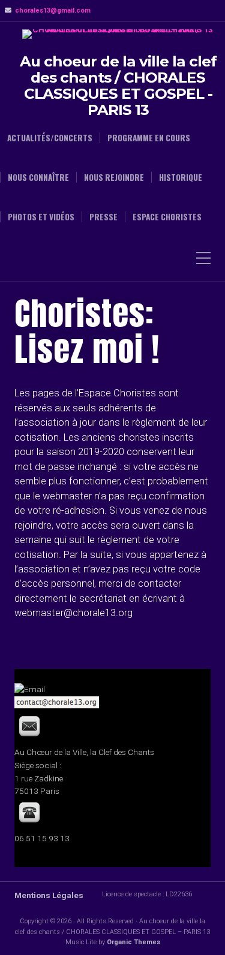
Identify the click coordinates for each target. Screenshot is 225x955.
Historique (180, 177)
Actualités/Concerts (49, 137)
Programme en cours (148, 137)
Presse (103, 216)
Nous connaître (38, 177)
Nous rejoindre (114, 177)
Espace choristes (167, 216)
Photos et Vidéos (41, 216)
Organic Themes (133, 942)
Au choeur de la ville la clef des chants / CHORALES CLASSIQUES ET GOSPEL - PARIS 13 (118, 85)
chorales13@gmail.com (53, 10)
